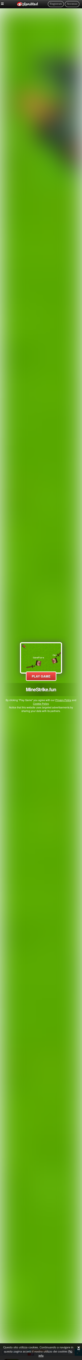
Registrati (56, 4)
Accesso (72, 4)
